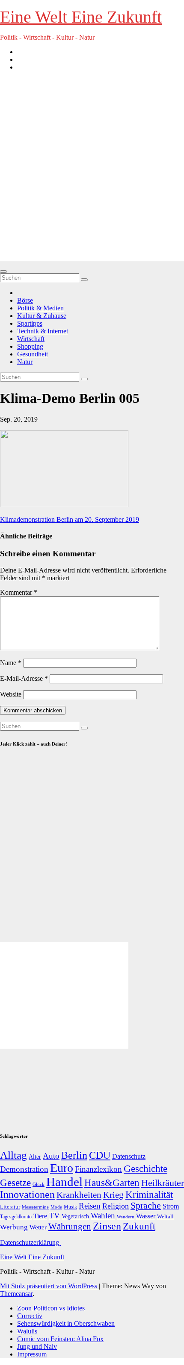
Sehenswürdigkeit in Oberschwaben (66, 1323)
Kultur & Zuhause (41, 315)
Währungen (69, 1226)
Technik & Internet (42, 331)
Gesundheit (32, 354)
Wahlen (103, 1215)
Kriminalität (149, 1194)
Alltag (13, 1155)
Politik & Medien (40, 308)
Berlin (74, 1155)
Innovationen (27, 1194)
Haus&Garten (111, 1182)
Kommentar (18, 592)
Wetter (38, 1227)
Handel (64, 1182)
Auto (51, 1155)
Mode (56, 1207)
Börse (25, 300)
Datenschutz (128, 1156)
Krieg (113, 1195)
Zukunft (139, 1226)
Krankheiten (78, 1195)
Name (10, 662)
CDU (99, 1155)
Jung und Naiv (37, 1346)
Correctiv (29, 1315)
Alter (35, 1156)
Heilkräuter (162, 1182)
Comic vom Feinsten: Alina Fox (60, 1338)
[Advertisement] (92, 169)
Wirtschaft (31, 338)
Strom (171, 1206)
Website (10, 694)
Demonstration (24, 1169)
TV (54, 1215)
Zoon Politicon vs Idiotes (51, 1308)
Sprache (146, 1205)
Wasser (145, 1216)
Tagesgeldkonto (16, 1217)
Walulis (27, 1331)
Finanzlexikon (98, 1169)
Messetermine (35, 1207)
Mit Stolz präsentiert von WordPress (49, 1286)
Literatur (10, 1207)
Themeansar (16, 1293)
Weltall (165, 1217)
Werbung (14, 1227)
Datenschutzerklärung (30, 1242)
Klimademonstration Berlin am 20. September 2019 (69, 519)
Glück (39, 1184)
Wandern (125, 1216)
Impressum (32, 1354)
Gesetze (15, 1182)
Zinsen (107, 1226)
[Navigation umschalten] (3, 271)
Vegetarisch (75, 1216)
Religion (115, 1206)
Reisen (90, 1205)
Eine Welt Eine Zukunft (81, 16)
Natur (25, 361)
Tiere (40, 1216)
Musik (70, 1207)
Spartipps (29, 323)
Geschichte (145, 1168)
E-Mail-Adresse (24, 678)
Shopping (30, 346)
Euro (61, 1167)
